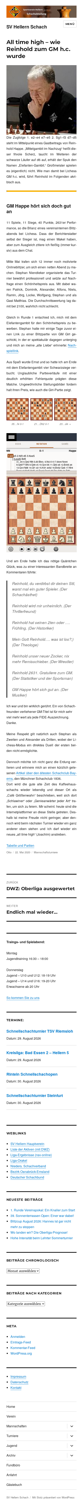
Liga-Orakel (18, 1160)
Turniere (12, 1435)
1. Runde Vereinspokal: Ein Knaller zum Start (42, 1210)
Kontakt (15, 1387)
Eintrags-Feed (20, 1342)
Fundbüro (13, 1465)
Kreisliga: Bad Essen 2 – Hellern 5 (37, 1052)
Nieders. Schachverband (28, 1166)
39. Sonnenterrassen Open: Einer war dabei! (42, 1215)
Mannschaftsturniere (46, 852)
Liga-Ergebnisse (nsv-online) (31, 1155)
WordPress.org (21, 1353)
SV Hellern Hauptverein (27, 1143)
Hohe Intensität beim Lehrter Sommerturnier (41, 1238)
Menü (69, 24)
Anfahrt (11, 1475)
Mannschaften (16, 1426)
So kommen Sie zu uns (22, 997)
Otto (8, 852)
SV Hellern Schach (26, 26)
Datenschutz (19, 1382)
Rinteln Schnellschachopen (32, 1074)
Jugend (11, 1445)
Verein (11, 1416)
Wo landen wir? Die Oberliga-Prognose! (38, 1232)
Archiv (11, 1455)
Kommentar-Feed (22, 1347)
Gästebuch (14, 1484)
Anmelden (17, 1336)
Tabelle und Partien (20, 845)
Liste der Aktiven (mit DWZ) (30, 1149)
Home (10, 1406)
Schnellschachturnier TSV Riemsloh (39, 1031)
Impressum (18, 1376)
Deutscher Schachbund (27, 1177)
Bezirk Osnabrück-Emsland (29, 1171)
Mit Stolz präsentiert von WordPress (53, 1497)
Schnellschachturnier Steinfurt (34, 1095)
